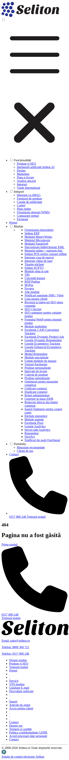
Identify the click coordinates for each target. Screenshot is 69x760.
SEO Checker (33, 309)
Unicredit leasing (35, 278)
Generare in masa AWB (39, 398)
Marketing (23, 174)
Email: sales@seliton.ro (16, 640)
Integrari (22, 184)
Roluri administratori (37, 395)
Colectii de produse (36, 374)
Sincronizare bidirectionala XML (44, 247)
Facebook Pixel (34, 423)
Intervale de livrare (36, 371)
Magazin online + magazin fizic (44, 250)
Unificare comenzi (36, 388)
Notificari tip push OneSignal (42, 440)
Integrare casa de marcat (39, 257)
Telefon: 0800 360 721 (15, 647)
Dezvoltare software (21, 691)
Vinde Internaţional (28, 187)
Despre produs (18, 660)
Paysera (29, 288)
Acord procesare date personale (28, 736)
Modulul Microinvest (37, 240)
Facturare (22, 219)
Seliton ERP (32, 233)
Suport (13, 701)
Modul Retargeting (36, 354)
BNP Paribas (32, 281)
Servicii (13, 680)
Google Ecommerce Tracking (42, 343)
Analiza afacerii (26, 180)
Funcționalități (22, 160)
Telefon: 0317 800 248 (15, 653)
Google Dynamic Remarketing (43, 340)
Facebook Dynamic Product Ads (44, 336)
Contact (14, 454)
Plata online (24, 208)
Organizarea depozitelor (39, 230)
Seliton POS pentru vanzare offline (46, 254)
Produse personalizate (38, 367)
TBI (27, 274)
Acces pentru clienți (21, 708)
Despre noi (15, 725)
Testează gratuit (36, 516)
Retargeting (32, 433)
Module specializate (36, 357)
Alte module (32, 292)
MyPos (29, 285)
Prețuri (13, 222)
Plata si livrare (25, 177)
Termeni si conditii (20, 729)
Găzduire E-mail (19, 687)
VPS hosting (17, 684)
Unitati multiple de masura (40, 360)
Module (18, 226)
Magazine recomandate (31, 447)
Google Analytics (35, 426)
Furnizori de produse (29, 198)
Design (21, 170)
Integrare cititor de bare (39, 261)
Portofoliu (20, 444)
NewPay (30, 436)
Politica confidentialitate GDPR (28, 732)
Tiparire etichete (34, 264)
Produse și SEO (26, 163)
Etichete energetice (36, 416)
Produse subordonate (37, 378)
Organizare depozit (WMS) (33, 212)
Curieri (21, 205)
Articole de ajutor (19, 705)
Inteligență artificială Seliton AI (35, 167)
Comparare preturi (28, 215)
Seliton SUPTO (34, 267)
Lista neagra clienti (36, 298)
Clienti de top (25, 450)
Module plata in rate (37, 271)
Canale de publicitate (29, 202)
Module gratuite (34, 419)
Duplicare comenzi (36, 391)
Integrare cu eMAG (29, 195)
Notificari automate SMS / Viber (44, 295)
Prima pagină (9, 544)
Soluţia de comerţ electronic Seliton (23, 756)
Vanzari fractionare (36, 364)
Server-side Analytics (37, 429)
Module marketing (36, 326)
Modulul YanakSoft (36, 243)
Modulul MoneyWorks (38, 236)
